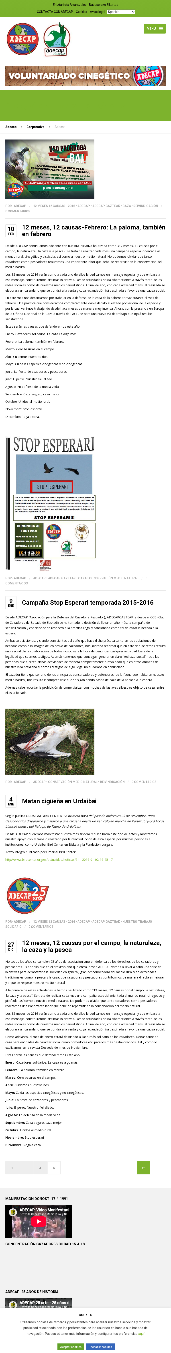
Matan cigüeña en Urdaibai (59, 801)
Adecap (83, 206)
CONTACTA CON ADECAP (55, 12)
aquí (141, 1334)
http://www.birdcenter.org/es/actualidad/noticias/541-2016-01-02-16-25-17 (59, 859)
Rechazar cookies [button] (100, 1347)
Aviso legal (97, 12)
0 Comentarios (17, 211)
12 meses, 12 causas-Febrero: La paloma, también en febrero (93, 231)
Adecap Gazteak (106, 206)
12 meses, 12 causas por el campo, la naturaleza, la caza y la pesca (91, 946)
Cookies (81, 12)
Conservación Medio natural (113, 578)
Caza (126, 206)
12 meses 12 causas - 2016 (54, 206)
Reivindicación (145, 206)
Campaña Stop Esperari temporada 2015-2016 (88, 602)
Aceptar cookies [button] (70, 1347)
